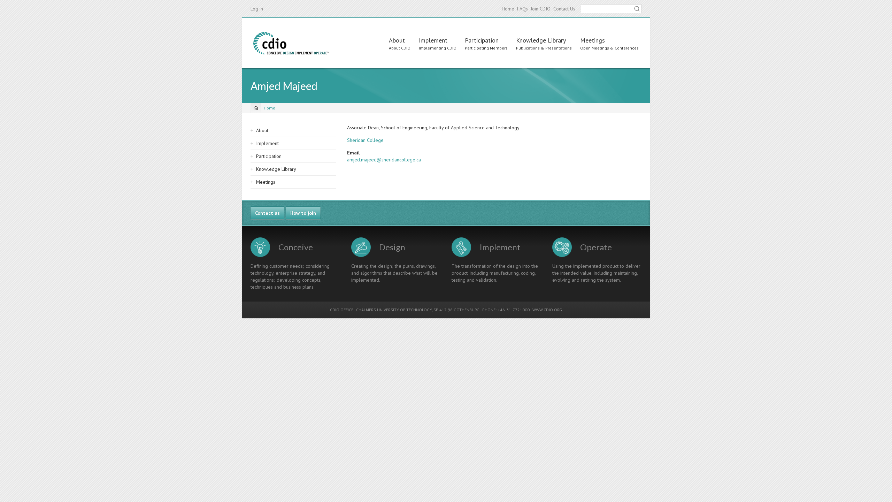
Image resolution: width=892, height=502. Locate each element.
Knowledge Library (541, 40)
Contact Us (564, 9)
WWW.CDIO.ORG (547, 309)
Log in (257, 9)
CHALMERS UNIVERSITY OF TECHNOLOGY (394, 309)
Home (508, 9)
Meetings (592, 40)
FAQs (522, 9)
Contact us (267, 213)
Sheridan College (365, 140)
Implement (433, 40)
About (397, 40)
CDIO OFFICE (341, 309)
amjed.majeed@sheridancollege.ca (384, 160)
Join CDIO (541, 9)
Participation (482, 40)
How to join (303, 213)
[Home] (291, 43)
